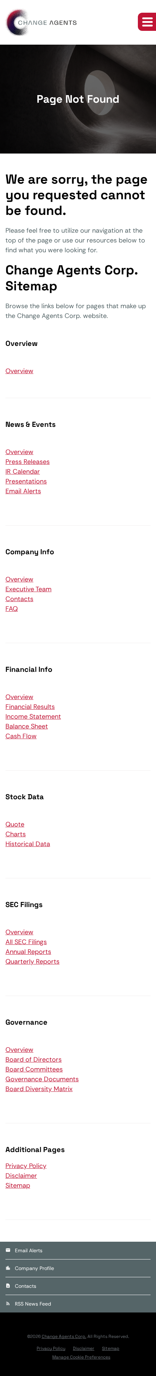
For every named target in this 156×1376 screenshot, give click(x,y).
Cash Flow (21, 736)
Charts (15, 834)
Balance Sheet (26, 726)
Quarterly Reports (32, 961)
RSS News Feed (33, 1304)
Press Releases (27, 461)
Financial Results (30, 706)
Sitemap (17, 1185)
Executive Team (28, 589)
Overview (19, 370)
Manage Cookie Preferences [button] (81, 1357)
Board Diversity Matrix (39, 1089)
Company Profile (34, 1268)
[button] (147, 22)
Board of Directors (33, 1059)
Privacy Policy (25, 1165)
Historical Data (27, 844)
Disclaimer (21, 1175)
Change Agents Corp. (64, 1336)
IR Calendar (22, 471)
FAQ (11, 608)
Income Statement (33, 716)
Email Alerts (23, 491)
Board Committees (34, 1069)
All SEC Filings (26, 942)
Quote (14, 824)
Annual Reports (28, 951)
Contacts (19, 599)
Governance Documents (42, 1079)
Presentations (26, 481)
